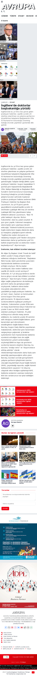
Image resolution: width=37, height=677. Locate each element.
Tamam (33, 668)
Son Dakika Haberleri (10, 640)
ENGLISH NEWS (7, 647)
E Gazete (4, 21)
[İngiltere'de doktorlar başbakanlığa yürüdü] (18, 143)
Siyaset (12, 102)
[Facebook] (5, 627)
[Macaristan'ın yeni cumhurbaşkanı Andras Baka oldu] (27, 440)
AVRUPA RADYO (19, 648)
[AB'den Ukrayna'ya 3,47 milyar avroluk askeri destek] (27, 474)
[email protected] (18, 623)
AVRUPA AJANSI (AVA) (22, 647)
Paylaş (5, 155)
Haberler (4, 102)
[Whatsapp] (31, 627)
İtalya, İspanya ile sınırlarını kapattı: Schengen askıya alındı (8, 482)
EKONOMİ (29, 16)
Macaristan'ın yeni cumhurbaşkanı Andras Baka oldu (26, 448)
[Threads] (28, 627)
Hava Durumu (7, 632)
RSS (6, 657)
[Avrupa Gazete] (18, 6)
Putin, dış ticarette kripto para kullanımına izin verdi (27, 464)
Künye (29, 648)
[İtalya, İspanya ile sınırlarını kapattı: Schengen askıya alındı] (9, 474)
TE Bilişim (23, 662)
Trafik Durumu (8, 634)
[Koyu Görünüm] (1, 11)
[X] (9, 627)
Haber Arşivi (7, 642)
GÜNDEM (4, 16)
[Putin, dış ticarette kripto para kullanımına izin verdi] (27, 456)
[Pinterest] (12, 627)
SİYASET (21, 16)
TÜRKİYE (13, 16)
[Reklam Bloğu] (18, 537)
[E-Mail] (12, 426)
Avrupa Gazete (16, 422)
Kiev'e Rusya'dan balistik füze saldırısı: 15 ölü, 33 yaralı (9, 448)
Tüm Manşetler (8, 638)
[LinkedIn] (18, 627)
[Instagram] (15, 627)
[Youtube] (21, 627)
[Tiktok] (24, 627)
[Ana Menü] (2, 2)
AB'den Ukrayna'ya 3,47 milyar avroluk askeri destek (26, 482)
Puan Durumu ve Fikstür (10, 636)
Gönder (5, 508)
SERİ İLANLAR (7, 648)
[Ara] (4, 11)
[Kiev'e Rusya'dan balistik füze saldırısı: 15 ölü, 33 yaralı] (9, 440)
